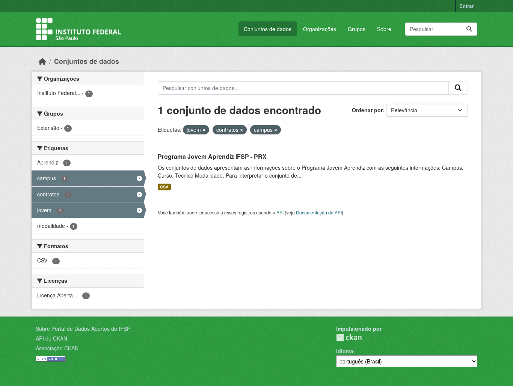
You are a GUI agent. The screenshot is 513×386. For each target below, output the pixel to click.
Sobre (384, 29)
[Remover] (203, 130)
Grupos (356, 29)
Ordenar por (367, 110)
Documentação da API (319, 212)
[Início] (42, 61)
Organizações (319, 29)
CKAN (349, 337)
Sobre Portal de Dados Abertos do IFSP (83, 328)
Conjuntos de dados (267, 29)
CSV (164, 187)
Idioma (344, 351)
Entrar (466, 5)
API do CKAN (51, 338)
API (280, 212)
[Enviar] (469, 29)
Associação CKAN (57, 348)
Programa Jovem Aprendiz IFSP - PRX (212, 156)
